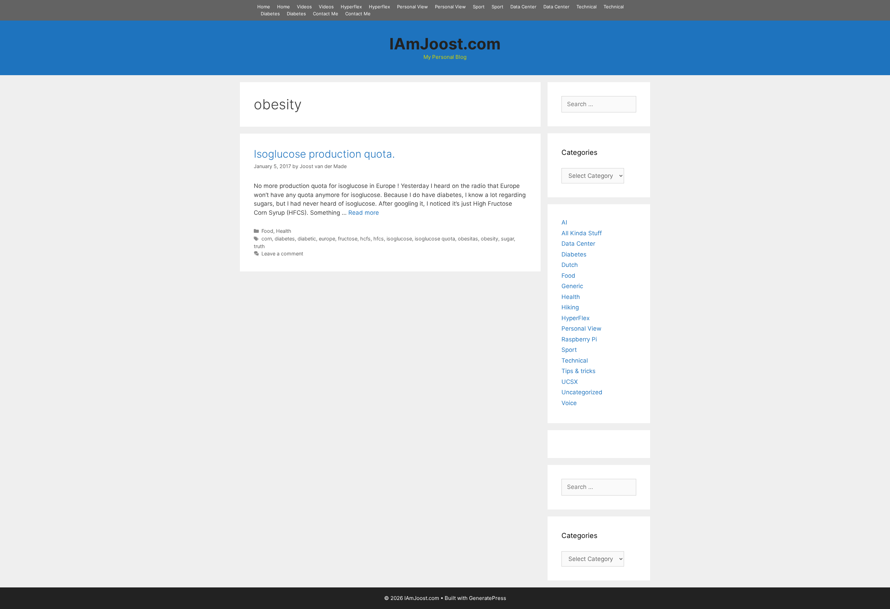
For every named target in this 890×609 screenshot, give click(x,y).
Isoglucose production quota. (324, 154)
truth (259, 246)
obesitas (468, 239)
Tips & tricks (578, 370)
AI (564, 222)
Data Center (523, 6)
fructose (347, 239)
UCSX (569, 381)
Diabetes (270, 13)
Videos (304, 6)
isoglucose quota (435, 239)
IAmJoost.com (445, 43)
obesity (489, 239)
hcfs (365, 239)
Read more (363, 212)
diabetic (307, 239)
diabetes (285, 239)
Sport (479, 6)
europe (327, 239)
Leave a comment (282, 253)
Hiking (570, 307)
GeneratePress (487, 598)
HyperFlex (575, 318)
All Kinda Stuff (581, 233)
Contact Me (325, 13)
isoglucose (399, 239)
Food (267, 231)
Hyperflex (351, 6)
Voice (569, 403)
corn (266, 239)
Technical (586, 6)
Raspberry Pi (579, 339)
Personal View (412, 6)
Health (283, 231)
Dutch (569, 264)
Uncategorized (581, 392)
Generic (572, 286)
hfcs (378, 239)
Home (263, 6)
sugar (507, 239)
